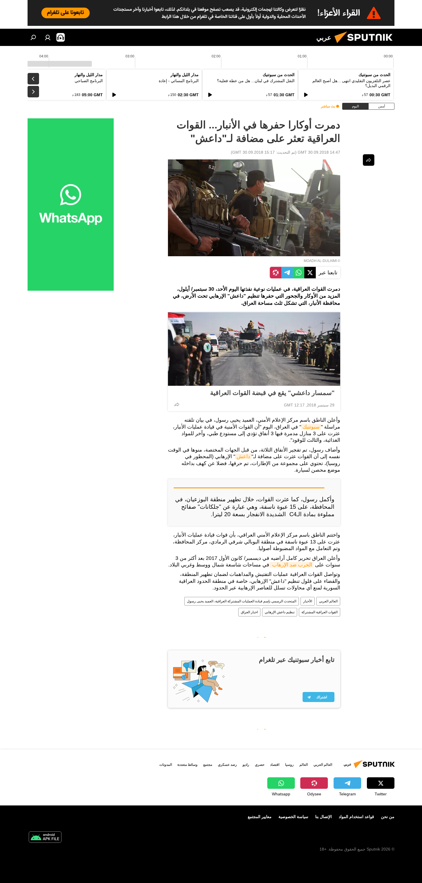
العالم (303, 765)
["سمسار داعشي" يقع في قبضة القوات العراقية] (254, 349)
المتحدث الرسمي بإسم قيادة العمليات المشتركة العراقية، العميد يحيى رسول (241, 601)
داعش (243, 456)
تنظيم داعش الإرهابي (280, 612)
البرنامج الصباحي (89, 80)
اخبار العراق (249, 612)
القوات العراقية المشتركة (319, 612)
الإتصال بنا (323, 816)
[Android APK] (45, 837)
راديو (246, 765)
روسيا (289, 765)
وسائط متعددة (187, 765)
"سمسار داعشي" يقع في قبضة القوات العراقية (272, 392)
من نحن (387, 816)
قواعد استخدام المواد (356, 816)
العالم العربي (328, 601)
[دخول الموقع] (47, 37)
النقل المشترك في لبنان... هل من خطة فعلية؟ (256, 80)
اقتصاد (274, 765)
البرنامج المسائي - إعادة (179, 80)
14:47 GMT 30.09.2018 (319, 152)
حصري (259, 765)
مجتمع (207, 765)
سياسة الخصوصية (293, 816)
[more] (177, 404)
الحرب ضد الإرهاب (291, 565)
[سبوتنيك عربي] (365, 44)
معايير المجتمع (260, 816)
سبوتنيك (311, 427)
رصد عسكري (227, 765)
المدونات (165, 765)
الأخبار (307, 601)
